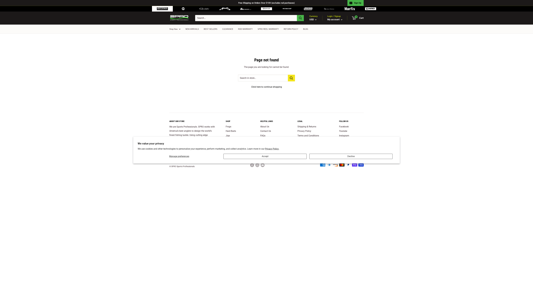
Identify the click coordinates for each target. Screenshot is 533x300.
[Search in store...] (291, 78)
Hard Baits (231, 131)
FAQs (262, 135)
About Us (264, 126)
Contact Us (265, 131)
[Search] (300, 18)
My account (333, 19)
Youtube (343, 131)
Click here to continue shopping (266, 87)
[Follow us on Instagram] (257, 165)
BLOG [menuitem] (305, 29)
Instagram (344, 135)
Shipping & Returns (306, 126)
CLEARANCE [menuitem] (227, 29)
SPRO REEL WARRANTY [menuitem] (268, 29)
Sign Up (357, 3)
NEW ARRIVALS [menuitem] (192, 29)
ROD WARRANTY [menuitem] (245, 29)
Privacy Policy (304, 131)
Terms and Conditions (308, 135)
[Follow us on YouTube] (263, 165)
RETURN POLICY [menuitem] (291, 29)
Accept (265, 156)
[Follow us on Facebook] (252, 165)
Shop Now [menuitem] (173, 29)
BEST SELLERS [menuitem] (210, 29)
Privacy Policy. (272, 148)
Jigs (228, 135)
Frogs (228, 126)
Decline (351, 156)
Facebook (344, 126)
